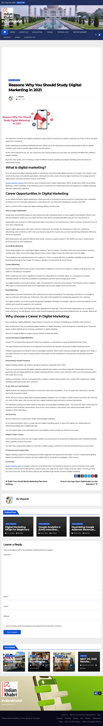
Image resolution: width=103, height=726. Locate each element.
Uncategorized (10, 655)
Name (6, 596)
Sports (7, 37)
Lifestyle (24, 32)
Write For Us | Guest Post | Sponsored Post (82, 715)
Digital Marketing (14, 80)
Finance (33, 655)
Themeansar (36, 718)
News (12, 32)
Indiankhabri (12, 21)
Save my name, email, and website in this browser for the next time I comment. (33, 626)
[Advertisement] (51, 61)
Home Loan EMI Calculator (72, 721)
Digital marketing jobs (13, 466)
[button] (96, 35)
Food (17, 37)
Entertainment (80, 32)
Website (6, 616)
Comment (7, 555)
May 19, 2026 (36, 665)
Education (37, 32)
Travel (50, 32)
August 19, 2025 (88, 665)
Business (88, 718)
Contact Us (29, 37)
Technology (63, 32)
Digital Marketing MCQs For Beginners (17, 528)
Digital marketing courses (15, 183)
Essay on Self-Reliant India (63, 660)
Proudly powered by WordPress (11, 718)
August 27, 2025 (63, 665)
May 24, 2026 (11, 665)
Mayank (21, 97)
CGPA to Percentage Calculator (91, 721)
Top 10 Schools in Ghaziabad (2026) (13, 662)
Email (6, 606)
